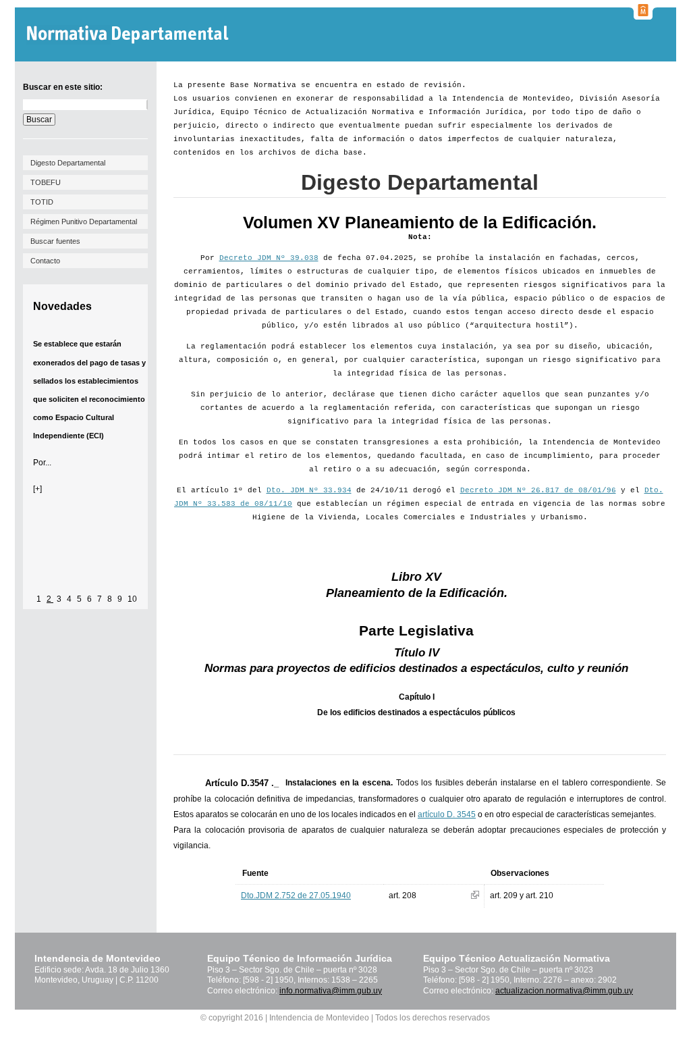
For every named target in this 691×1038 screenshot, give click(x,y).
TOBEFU (45, 182)
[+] (37, 489)
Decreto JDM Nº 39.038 (269, 258)
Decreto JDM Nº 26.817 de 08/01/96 (538, 490)
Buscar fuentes (55, 241)
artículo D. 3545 (447, 814)
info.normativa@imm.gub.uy (330, 990)
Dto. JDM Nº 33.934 (309, 490)
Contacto (45, 261)
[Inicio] (129, 35)
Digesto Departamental (67, 163)
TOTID (41, 202)
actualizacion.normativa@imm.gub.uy (564, 990)
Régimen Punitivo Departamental (83, 221)
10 (132, 599)
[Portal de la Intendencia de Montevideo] (643, 15)
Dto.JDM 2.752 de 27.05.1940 (296, 895)
